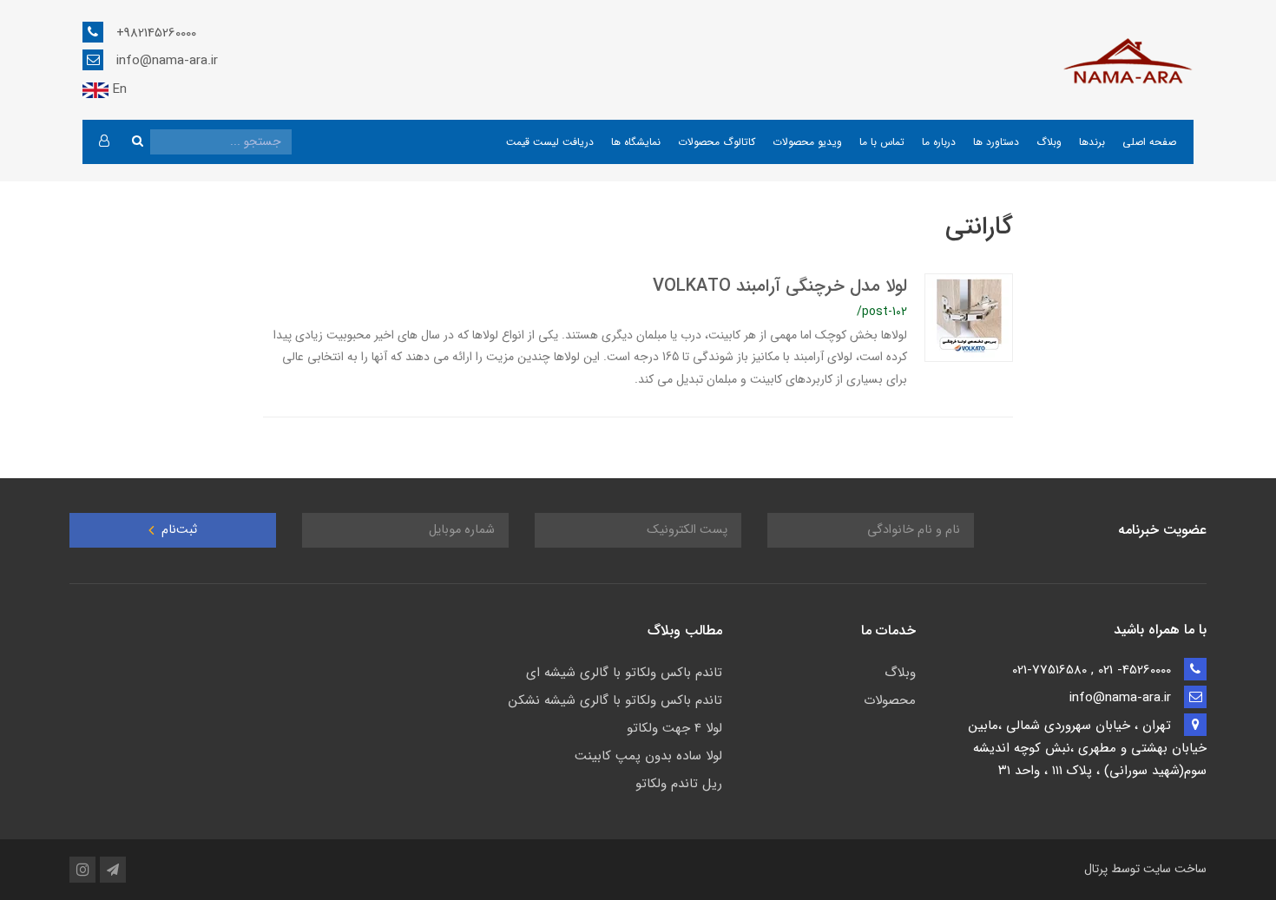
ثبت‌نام (177, 530)
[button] (103, 141)
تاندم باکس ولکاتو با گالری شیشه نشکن (615, 700)
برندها (1092, 142)
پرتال (1096, 868)
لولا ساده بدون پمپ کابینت (648, 756)
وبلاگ (1049, 142)
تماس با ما (881, 142)
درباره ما (939, 142)
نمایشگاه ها (636, 142)
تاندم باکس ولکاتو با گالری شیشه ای (624, 672)
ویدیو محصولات (807, 142)
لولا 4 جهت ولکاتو (674, 728)
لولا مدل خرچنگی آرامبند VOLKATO (780, 286)
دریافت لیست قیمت (550, 142)
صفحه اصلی (1149, 142)
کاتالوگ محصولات (716, 142)
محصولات (890, 700)
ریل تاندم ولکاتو (678, 783)
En (118, 89)
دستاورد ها (996, 142)
